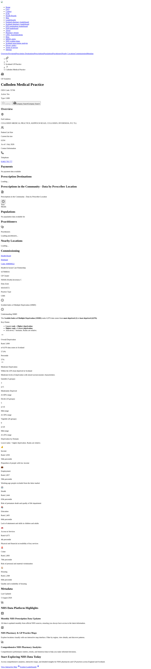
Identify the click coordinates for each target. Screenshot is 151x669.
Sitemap (9, 50)
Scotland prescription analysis (17, 43)
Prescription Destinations (25, 54)
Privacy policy (11, 45)
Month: (3, 207)
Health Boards (11, 16)
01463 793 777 (6, 162)
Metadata (90, 54)
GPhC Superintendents (14, 35)
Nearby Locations (68, 54)
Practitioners (57, 54)
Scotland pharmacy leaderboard (17, 24)
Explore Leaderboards (28, 667)
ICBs (8, 14)
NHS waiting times (13, 41)
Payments (12, 54)
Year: (3, 205)
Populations (48, 54)
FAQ (7, 9)
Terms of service (12, 47)
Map (7, 18)
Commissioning (81, 54)
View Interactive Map (9, 667)
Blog (7, 37)
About (8, 31)
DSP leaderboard (12, 28)
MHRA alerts (11, 39)
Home (8, 7)
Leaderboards (11, 20)
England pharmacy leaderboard (17, 22)
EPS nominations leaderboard (17, 26)
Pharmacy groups (12, 33)
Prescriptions (39, 54)
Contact (8, 11)
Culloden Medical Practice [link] (15, 70)
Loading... (8, 104)
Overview (4, 54)
